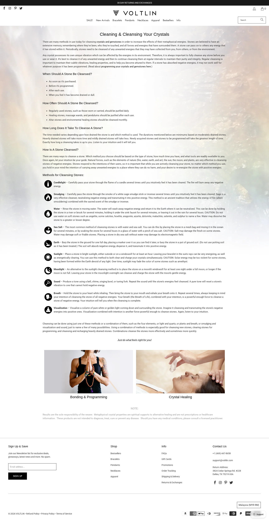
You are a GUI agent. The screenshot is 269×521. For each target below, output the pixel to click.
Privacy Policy (47, 513)
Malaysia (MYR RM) (249, 505)
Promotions (167, 465)
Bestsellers (116, 453)
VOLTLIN (20, 513)
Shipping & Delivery (171, 476)
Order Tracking (169, 471)
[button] (179, 20)
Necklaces (115, 471)
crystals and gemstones (109, 41)
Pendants (115, 465)
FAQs (164, 453)
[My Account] (254, 8)
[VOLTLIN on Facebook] (4, 8)
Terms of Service (64, 513)
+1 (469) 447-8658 (222, 453)
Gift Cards (166, 459)
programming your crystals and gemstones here (126, 66)
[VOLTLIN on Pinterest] (15, 8)
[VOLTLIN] (134, 13)
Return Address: (220, 467)
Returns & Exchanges (172, 482)
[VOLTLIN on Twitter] (21, 8)
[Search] (262, 20)
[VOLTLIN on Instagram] (9, 8)
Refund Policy (32, 513)
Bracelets (115, 459)
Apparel (114, 476)
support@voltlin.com (223, 460)
